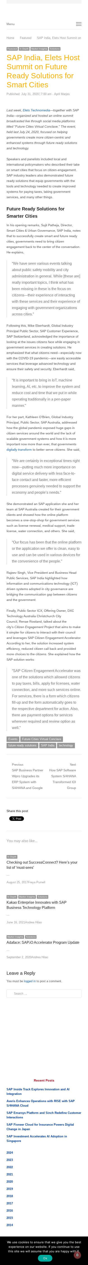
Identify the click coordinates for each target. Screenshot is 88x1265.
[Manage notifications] (77, 1255)
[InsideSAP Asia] (46, 9)
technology (66, 745)
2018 (10, 1196)
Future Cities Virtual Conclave (41, 739)
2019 (10, 1189)
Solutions (55, 49)
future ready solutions (22, 745)
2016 (10, 1210)
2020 (10, 1181)
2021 (10, 1174)
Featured (12, 49)
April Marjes (62, 94)
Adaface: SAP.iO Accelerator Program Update (43, 942)
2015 (10, 1218)
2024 (10, 1152)
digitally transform (19, 449)
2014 (10, 1225)
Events (13, 739)
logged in (30, 981)
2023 (10, 1160)
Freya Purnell (36, 882)
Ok (45, 1258)
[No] (77, 1250)
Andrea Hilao (33, 922)
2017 (10, 1203)
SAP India (47, 745)
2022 (10, 1167)
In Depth (24, 49)
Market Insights (39, 49)
